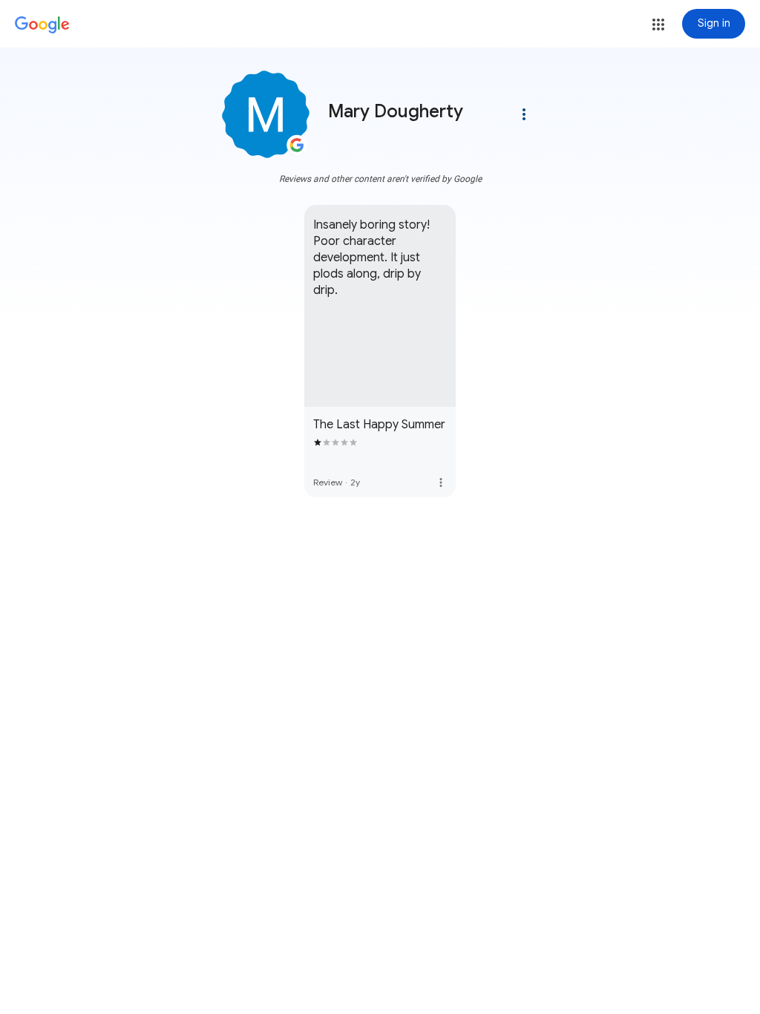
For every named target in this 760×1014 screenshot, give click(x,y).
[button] (658, 24)
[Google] (42, 25)
